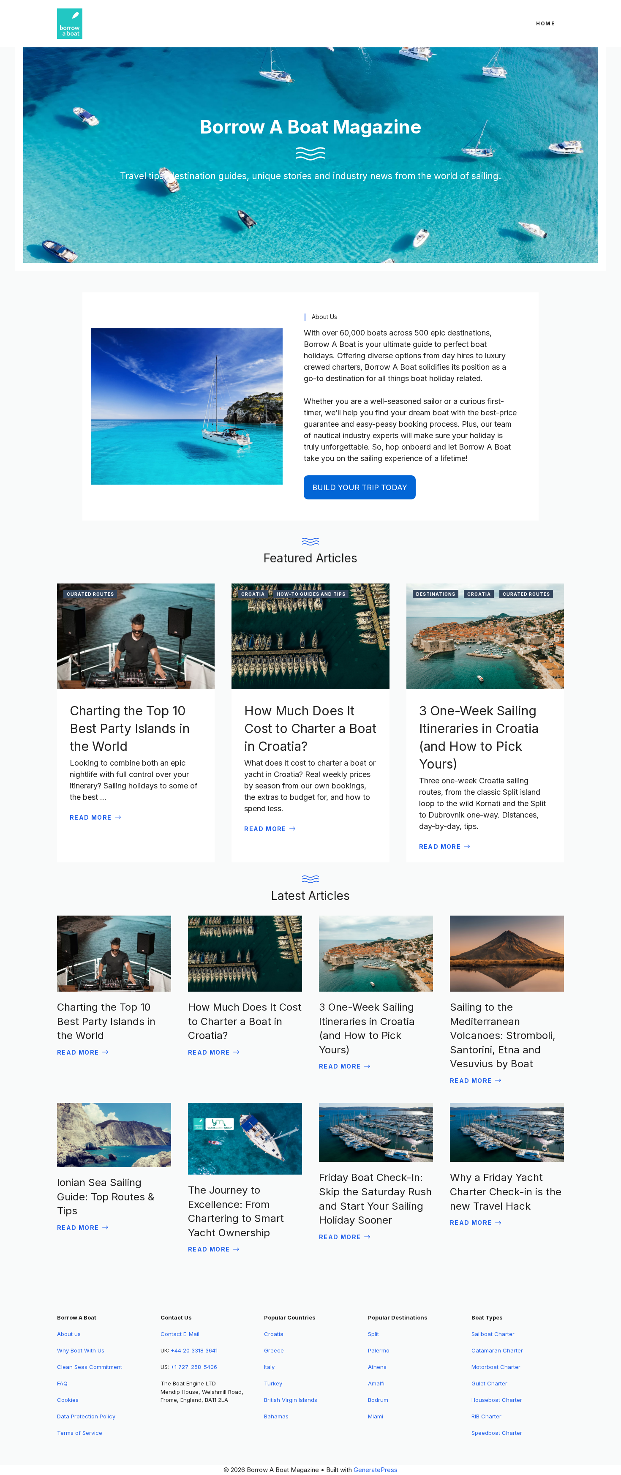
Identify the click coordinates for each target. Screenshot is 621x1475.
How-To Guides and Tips (311, 594)
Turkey (273, 1383)
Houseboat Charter (496, 1399)
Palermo (378, 1350)
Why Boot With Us (80, 1350)
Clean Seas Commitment (89, 1366)
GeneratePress (376, 1470)
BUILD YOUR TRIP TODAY (359, 487)
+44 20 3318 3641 (194, 1350)
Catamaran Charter (497, 1350)
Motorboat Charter (495, 1366)
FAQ (62, 1383)
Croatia (253, 594)
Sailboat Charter (493, 1333)
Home (546, 23)
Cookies (68, 1399)
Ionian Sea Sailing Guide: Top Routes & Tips (105, 1196)
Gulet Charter (489, 1383)
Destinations (435, 594)
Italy (269, 1366)
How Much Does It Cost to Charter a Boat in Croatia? (310, 728)
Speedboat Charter (496, 1432)
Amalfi (376, 1383)
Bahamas (276, 1416)
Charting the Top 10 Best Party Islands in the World (130, 728)
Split (373, 1333)
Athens (377, 1366)
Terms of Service (79, 1432)
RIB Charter (486, 1416)
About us (69, 1333)
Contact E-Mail (180, 1333)
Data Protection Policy (86, 1416)
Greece (274, 1350)
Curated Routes (90, 594)
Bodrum (378, 1399)
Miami (375, 1416)
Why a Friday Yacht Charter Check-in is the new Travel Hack (505, 1191)
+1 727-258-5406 (194, 1366)
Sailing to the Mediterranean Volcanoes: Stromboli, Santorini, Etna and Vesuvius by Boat (503, 1035)
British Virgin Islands (290, 1399)
